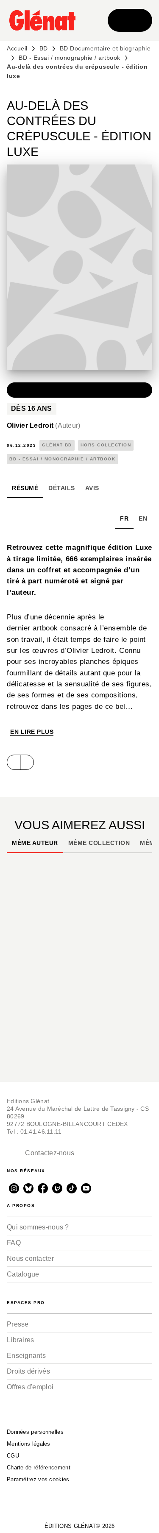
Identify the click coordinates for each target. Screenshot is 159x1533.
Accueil (17, 48)
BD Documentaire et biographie (105, 48)
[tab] (25, 488)
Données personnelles (35, 1432)
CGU (13, 1455)
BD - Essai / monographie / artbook (69, 57)
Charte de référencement (38, 1467)
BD (43, 48)
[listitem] (14, 1188)
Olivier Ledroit (44, 425)
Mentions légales (28, 1444)
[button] (79, 390)
